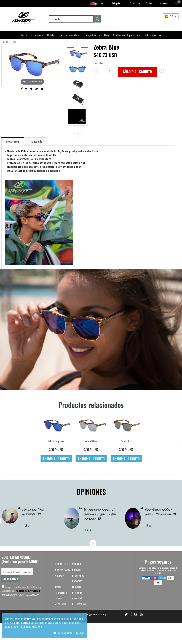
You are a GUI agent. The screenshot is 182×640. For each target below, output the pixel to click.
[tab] (13, 141)
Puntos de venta (69, 35)
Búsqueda (76, 569)
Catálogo (36, 35)
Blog (106, 35)
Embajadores (91, 35)
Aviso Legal (60, 604)
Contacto (150, 3)
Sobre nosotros (152, 35)
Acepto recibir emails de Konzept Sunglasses (21, 589)
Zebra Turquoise (56, 441)
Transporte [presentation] (36, 141)
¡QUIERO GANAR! (11, 578)
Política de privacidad (27, 591)
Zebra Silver (91, 441)
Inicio (24, 35)
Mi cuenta (163, 3)
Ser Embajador (114, 3)
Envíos (58, 586)
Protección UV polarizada (126, 35)
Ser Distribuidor (133, 3)
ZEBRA (13, 42)
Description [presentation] (13, 141)
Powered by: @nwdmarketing (91, 614)
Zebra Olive (126, 441)
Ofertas (51, 35)
